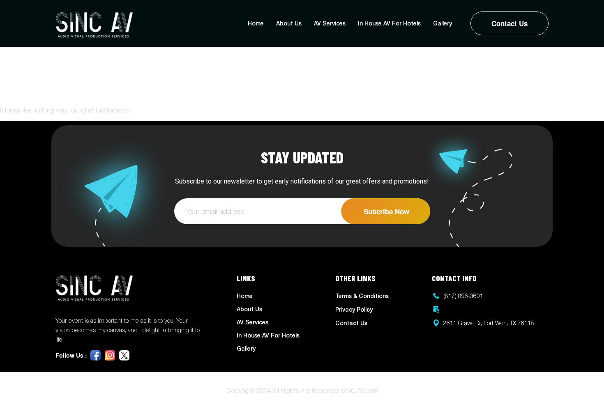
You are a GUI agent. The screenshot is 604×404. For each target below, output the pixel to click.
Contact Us (509, 23)
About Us (289, 23)
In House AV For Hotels (389, 23)
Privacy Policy (354, 309)
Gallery (442, 23)
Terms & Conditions (362, 295)
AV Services (330, 23)
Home (256, 23)
